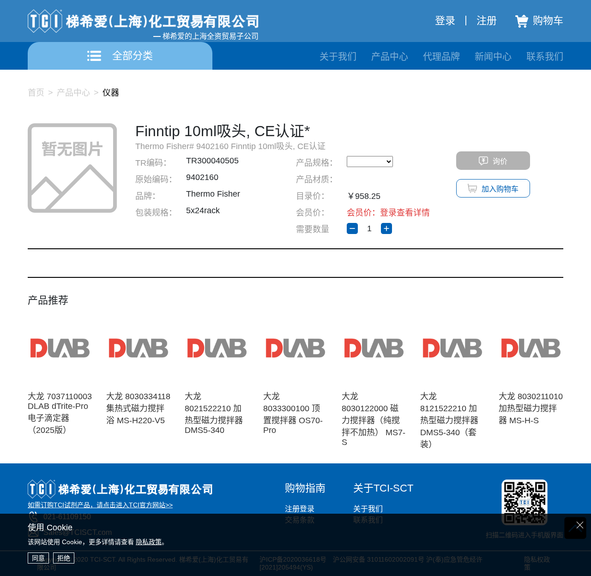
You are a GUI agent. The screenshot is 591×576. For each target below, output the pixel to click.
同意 (38, 558)
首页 (36, 92)
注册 (486, 20)
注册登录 (299, 509)
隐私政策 (149, 542)
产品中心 (389, 57)
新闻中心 (493, 57)
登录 (445, 20)
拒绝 (63, 558)
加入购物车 (500, 189)
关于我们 (338, 57)
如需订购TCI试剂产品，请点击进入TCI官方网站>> (100, 505)
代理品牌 (441, 57)
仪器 (111, 92)
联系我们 (544, 57)
